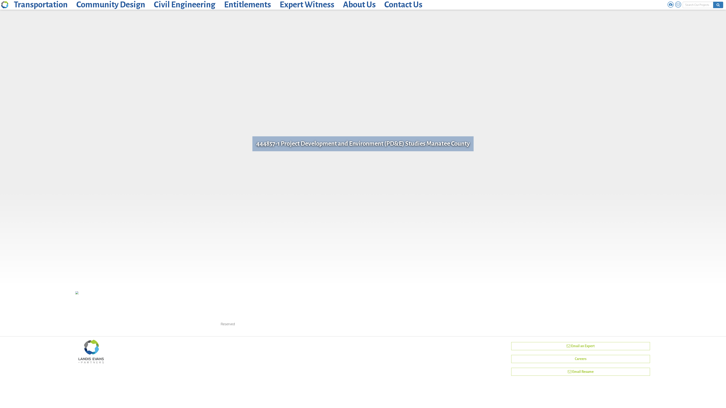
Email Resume (583, 372)
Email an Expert (582, 346)
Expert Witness (307, 4)
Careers (580, 359)
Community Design (110, 4)
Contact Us (403, 4)
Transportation (41, 4)
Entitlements (247, 4)
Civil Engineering (184, 4)
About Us (359, 4)
